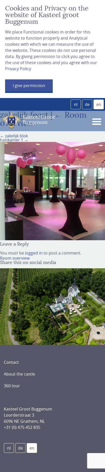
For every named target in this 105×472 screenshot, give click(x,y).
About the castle (19, 374)
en (98, 104)
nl (75, 104)
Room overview (15, 258)
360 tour (12, 386)
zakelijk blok (16, 136)
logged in (34, 253)
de (87, 104)
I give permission (29, 85)
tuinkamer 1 (11, 140)
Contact (11, 362)
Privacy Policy (18, 68)
